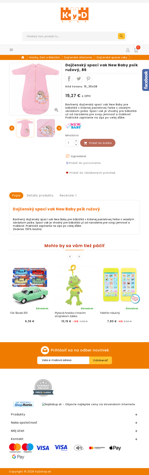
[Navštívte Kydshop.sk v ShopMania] (23, 404)
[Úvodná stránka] (23, 57)
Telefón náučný (110, 313)
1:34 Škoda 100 (19, 313)
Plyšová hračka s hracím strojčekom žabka (70, 314)
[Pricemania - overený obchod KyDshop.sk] (43, 387)
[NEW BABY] (73, 125)
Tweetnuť (78, 78)
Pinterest (88, 78)
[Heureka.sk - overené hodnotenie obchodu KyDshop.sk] (109, 387)
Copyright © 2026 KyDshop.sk (30, 471)
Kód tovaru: (74, 86)
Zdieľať (69, 78)
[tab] (16, 195)
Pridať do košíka (98, 143)
